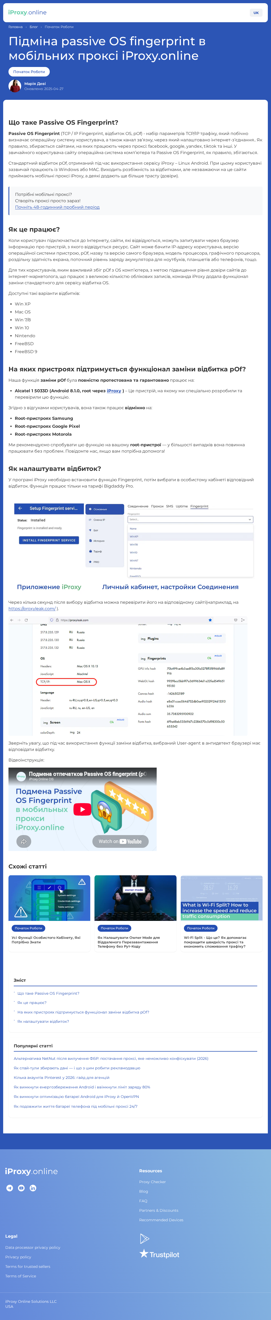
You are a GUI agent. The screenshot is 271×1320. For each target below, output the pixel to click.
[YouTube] (21, 1188)
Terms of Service (20, 1276)
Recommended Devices (161, 1220)
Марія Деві (35, 83)
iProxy (114, 390)
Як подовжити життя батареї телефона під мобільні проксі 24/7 (75, 1106)
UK (256, 13)
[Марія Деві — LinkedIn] (14, 86)
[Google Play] (144, 1238)
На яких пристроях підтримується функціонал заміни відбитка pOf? (83, 1012)
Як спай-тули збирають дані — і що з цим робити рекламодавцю (77, 1068)
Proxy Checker (152, 1181)
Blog (143, 1191)
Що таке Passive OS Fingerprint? (48, 993)
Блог (34, 27)
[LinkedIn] (33, 1188)
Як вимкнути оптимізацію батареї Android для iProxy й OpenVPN (76, 1096)
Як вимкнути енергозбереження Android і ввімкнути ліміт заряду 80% (82, 1087)
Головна (15, 27)
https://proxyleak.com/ (32, 608)
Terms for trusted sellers (27, 1266)
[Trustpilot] (159, 1254)
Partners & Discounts (158, 1210)
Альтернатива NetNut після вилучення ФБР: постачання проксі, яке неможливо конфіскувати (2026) (111, 1058)
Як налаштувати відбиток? (43, 1021)
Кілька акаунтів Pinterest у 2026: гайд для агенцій (62, 1077)
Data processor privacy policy (32, 1247)
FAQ (143, 1201)
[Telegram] (9, 1188)
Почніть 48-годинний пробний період (57, 207)
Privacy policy (18, 1257)
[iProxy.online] (27, 13)
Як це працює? (32, 1002)
